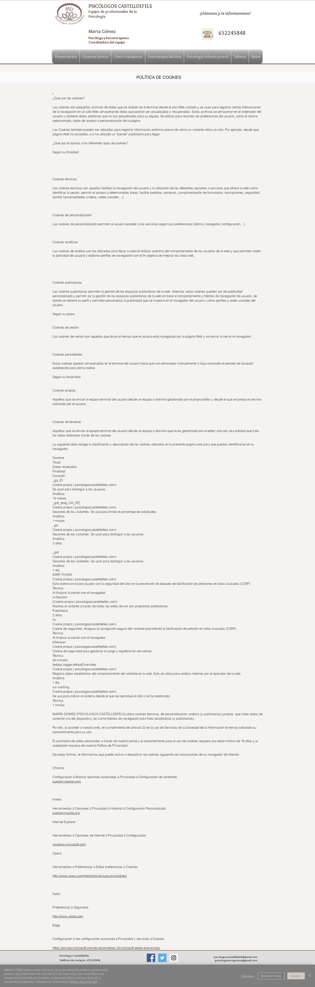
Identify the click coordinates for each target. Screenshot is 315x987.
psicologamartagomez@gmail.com (236, 960)
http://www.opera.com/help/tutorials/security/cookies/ (89, 876)
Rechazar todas (271, 976)
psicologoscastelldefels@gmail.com (235, 957)
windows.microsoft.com (69, 844)
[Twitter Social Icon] (162, 958)
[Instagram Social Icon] (174, 958)
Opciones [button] (248, 976)
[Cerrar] (309, 976)
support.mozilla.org (66, 813)
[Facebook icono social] (151, 958)
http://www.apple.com (67, 916)
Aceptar (296, 976)
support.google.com (66, 781)
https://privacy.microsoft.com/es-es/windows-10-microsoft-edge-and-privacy (106, 948)
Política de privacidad (83, 982)
